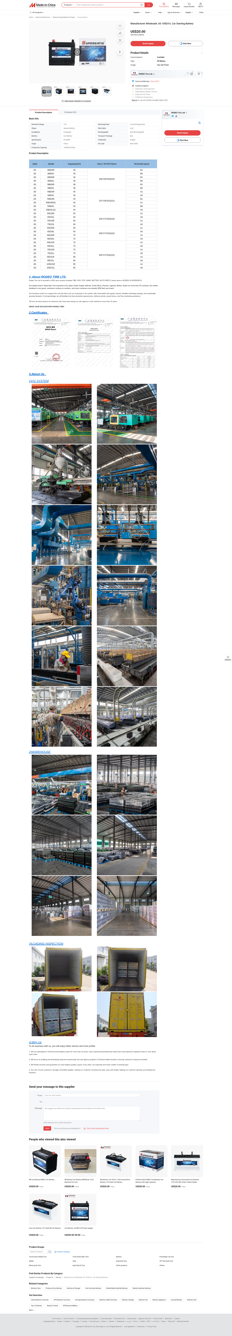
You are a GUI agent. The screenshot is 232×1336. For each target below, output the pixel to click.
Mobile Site (168, 1318)
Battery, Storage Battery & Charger (64, 17)
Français (84, 1321)
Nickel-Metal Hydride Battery (117, 1288)
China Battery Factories (40, 1300)
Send (47, 1128)
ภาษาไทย (155, 1321)
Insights (177, 1318)
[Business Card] (199, 122)
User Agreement (129, 1326)
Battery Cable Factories (108, 1300)
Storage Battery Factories (84, 1300)
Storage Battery (82, 17)
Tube (74, 1261)
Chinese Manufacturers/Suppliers (87, 1318)
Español (67, 1321)
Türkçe (163, 1321)
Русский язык (94, 1321)
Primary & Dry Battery (54, 1288)
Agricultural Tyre (78, 1265)
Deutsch (111, 1321)
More (31, 1310)
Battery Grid (191, 1300)
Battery (119, 1256)
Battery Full (143, 1300)
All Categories (37, 12)
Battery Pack (36, 1288)
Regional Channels (144, 1318)
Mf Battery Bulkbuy (70, 1305)
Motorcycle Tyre (35, 1265)
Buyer (147, 12)
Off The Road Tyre (166, 1261)
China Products (69, 1318)
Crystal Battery (176, 1300)
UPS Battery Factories (62, 1300)
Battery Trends (52, 1305)
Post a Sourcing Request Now (96, 1128)
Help (160, 12)
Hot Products (56, 1318)
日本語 (142, 1321)
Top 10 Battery (36, 1305)
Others (162, 1265)
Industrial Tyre (121, 1261)
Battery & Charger (73, 1288)
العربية (129, 1321)
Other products (121, 1265)
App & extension (173, 12)
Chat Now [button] (187, 43)
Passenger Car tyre (167, 1256)
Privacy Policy (151, 1326)
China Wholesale (106, 1318)
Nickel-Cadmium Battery (142, 1288)
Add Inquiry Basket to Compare (78, 101)
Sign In (134, 100)
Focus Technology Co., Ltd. (100, 1326)
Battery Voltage (128, 1300)
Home (31, 17)
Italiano (104, 1321)
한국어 (135, 1321)
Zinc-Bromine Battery (93, 1288)
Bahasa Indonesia (183, 1321)
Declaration (141, 1326)
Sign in (200, 6)
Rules (201, 12)
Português (75, 1321)
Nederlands (120, 1321)
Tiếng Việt (171, 1321)
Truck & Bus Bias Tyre (80, 1256)
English (59, 1321)
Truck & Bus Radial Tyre (38, 1256)
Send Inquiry (148, 43)
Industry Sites (131, 1318)
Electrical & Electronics (43, 17)
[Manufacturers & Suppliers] (42, 4)
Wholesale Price (119, 1318)
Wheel (31, 1261)
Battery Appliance (159, 1300)
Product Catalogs (63, 1252)
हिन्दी (148, 1321)
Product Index (157, 1318)
